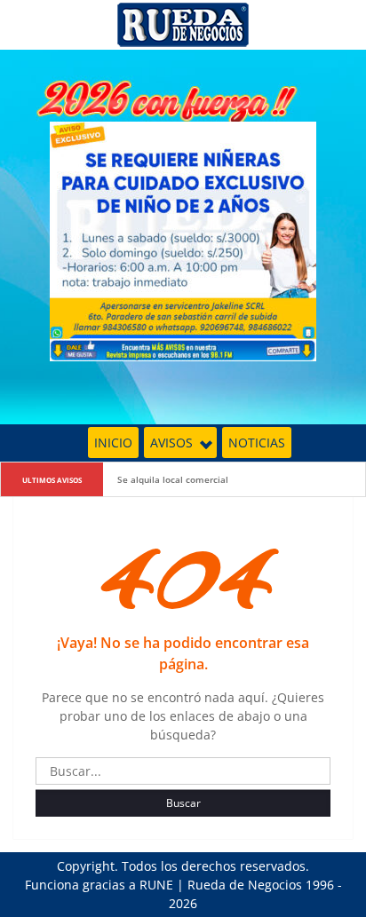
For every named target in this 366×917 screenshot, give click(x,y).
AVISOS (171, 442)
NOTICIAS (256, 442)
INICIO (113, 442)
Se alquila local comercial (172, 479)
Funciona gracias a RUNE (99, 884)
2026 (183, 903)
